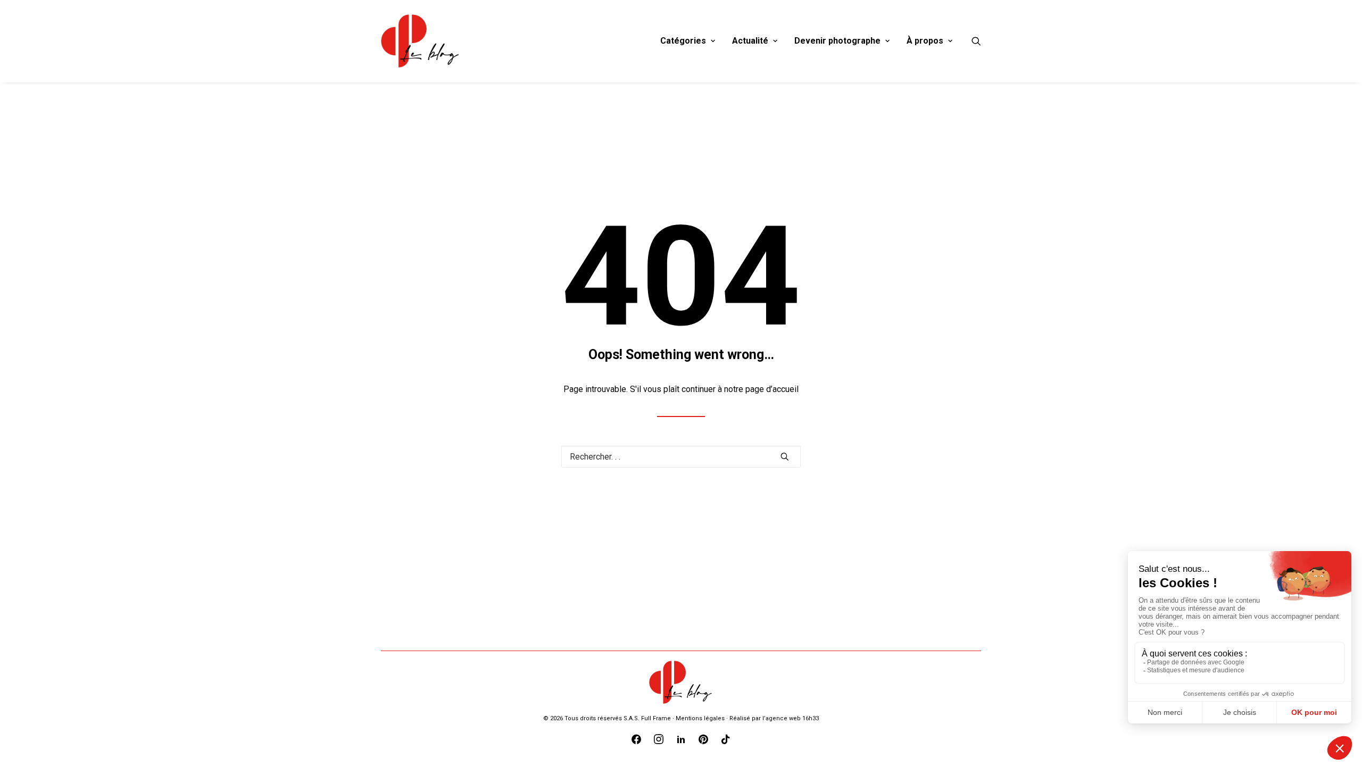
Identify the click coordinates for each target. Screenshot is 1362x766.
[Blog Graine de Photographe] (420, 41)
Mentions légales (700, 718)
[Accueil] (681, 682)
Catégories (683, 41)
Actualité (750, 41)
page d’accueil (772, 389)
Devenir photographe (837, 41)
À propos (925, 41)
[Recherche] (976, 41)
